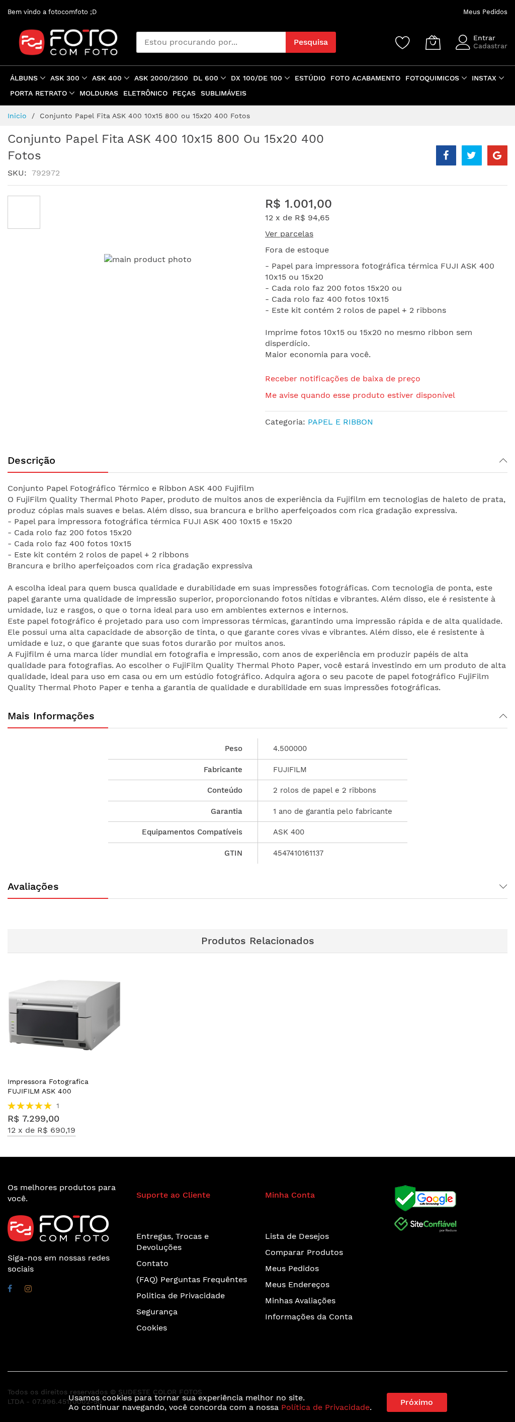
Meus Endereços (297, 1284)
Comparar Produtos (304, 1252)
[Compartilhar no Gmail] (497, 155)
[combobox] (211, 42)
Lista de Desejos (297, 1236)
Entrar (484, 38)
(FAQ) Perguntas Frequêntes (191, 1279)
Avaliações (33, 886)
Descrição (31, 460)
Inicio (17, 116)
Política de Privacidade (325, 1407)
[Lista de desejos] (402, 42)
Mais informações (51, 716)
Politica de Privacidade (180, 1295)
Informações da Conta (309, 1316)
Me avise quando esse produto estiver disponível (360, 395)
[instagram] (28, 1290)
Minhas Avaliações (300, 1300)
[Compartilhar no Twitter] (472, 155)
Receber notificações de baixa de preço (342, 378)
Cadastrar (490, 46)
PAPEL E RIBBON (340, 422)
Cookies (151, 1327)
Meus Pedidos (485, 12)
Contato (152, 1263)
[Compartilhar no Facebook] (446, 155)
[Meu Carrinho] (433, 42)
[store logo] (63, 42)
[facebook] (10, 1290)
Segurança (157, 1311)
